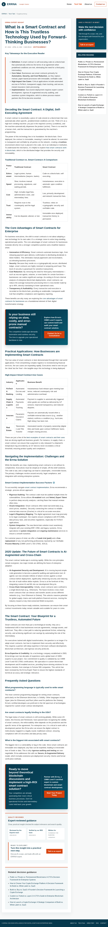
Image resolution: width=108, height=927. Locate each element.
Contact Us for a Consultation (54, 334)
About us (88, 4)
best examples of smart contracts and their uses (46, 437)
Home (69, 4)
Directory (90, 923)
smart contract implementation (37, 487)
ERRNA (4, 14)
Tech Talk (78, 4)
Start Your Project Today (54, 794)
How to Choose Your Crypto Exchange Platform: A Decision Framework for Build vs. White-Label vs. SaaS (89, 75)
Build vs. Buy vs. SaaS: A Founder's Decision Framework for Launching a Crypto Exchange (91, 87)
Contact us (100, 4)
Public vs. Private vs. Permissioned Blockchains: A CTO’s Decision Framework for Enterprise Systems (91, 64)
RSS (97, 923)
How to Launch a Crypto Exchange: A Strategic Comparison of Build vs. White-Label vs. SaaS (91, 107)
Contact (103, 923)
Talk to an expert (54, 851)
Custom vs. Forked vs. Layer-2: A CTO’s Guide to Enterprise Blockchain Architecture (90, 97)
